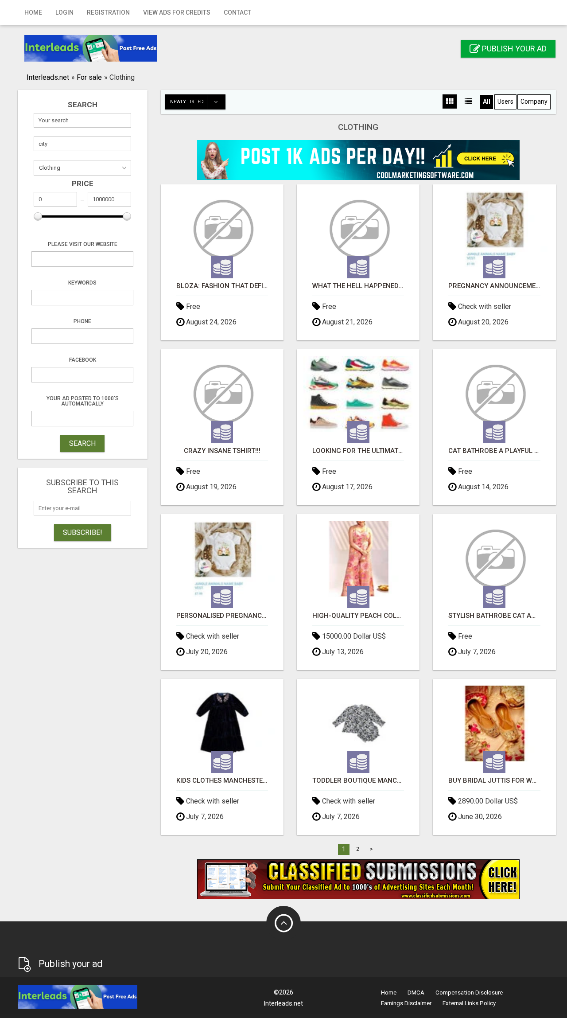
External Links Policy (469, 1003)
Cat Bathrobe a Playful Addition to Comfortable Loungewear (494, 451)
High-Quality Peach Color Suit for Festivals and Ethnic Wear (358, 615)
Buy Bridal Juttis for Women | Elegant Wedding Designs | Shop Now (494, 780)
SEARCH (82, 443)
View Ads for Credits (176, 12)
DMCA (416, 992)
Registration (108, 12)
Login (64, 12)
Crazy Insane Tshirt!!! (222, 451)
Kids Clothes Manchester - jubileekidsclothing (222, 780)
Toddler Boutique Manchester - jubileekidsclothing (358, 780)
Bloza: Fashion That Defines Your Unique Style (222, 286)
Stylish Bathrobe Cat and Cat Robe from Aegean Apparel (494, 615)
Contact (237, 12)
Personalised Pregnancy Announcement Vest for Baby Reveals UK (222, 615)
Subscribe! (82, 532)
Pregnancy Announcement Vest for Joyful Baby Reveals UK (494, 286)
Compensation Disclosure (469, 992)
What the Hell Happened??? (358, 286)
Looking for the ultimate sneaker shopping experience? (358, 451)
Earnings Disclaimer (406, 1003)
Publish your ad (513, 48)
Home (33, 12)
